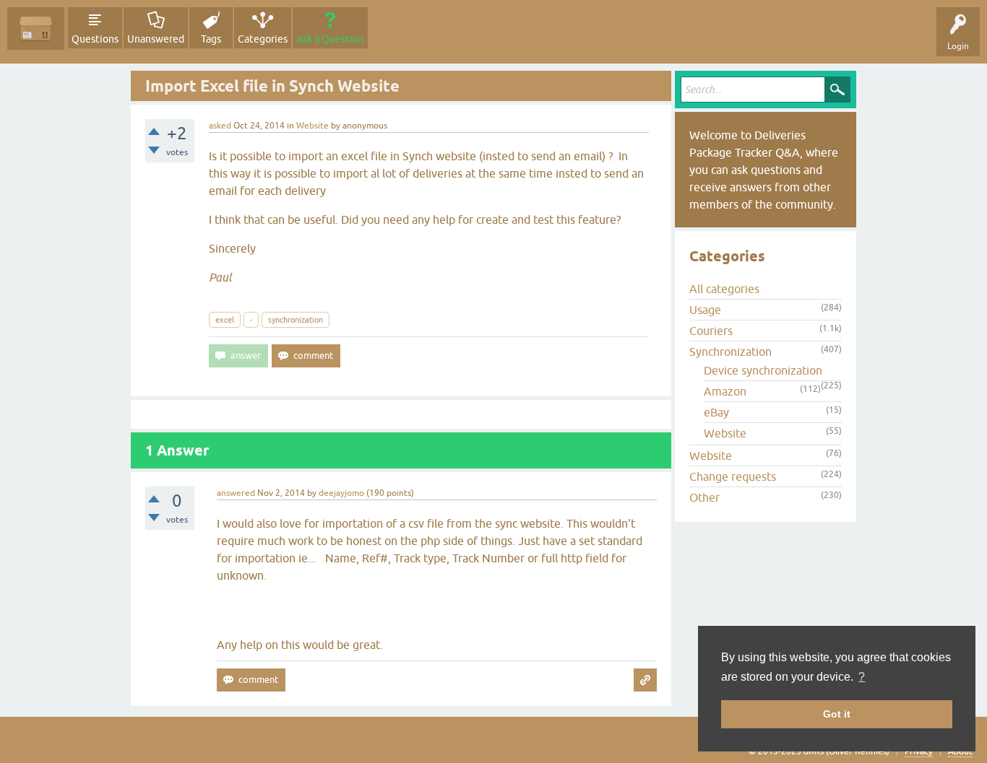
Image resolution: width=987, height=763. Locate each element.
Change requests (732, 476)
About (960, 751)
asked (220, 126)
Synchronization (730, 351)
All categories (724, 288)
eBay (716, 412)
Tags (211, 39)
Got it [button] (836, 714)
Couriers (711, 330)
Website (312, 126)
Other (704, 497)
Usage (705, 309)
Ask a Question (330, 39)
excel (224, 319)
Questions (95, 39)
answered (236, 493)
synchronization (295, 319)
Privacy (919, 751)
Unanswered (155, 39)
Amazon (725, 391)
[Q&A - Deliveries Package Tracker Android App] (35, 28)
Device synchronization (763, 370)
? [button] (861, 677)
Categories (263, 39)
